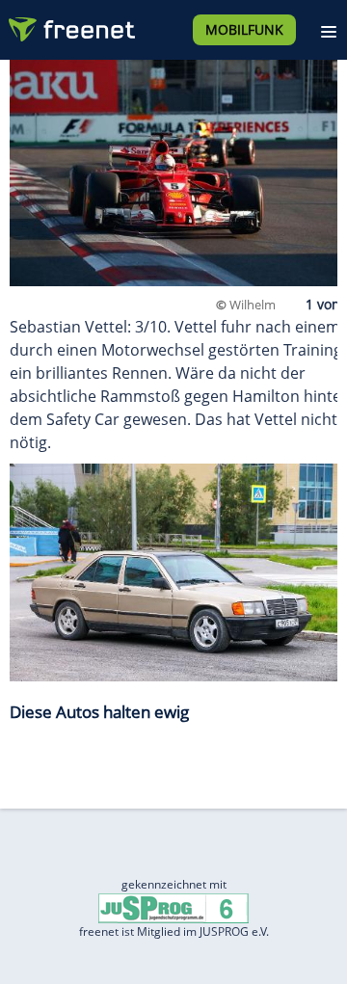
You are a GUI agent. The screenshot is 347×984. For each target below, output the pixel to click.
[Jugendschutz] (173, 907)
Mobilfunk (244, 29)
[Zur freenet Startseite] (71, 25)
